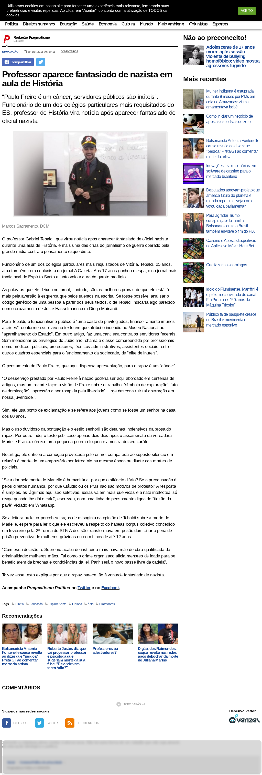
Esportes (220, 24)
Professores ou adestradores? (105, 650)
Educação (68, 24)
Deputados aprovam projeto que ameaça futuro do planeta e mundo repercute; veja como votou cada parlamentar (233, 198)
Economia (108, 24)
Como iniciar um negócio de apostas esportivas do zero (229, 119)
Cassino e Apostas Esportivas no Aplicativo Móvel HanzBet (231, 243)
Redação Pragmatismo (32, 37)
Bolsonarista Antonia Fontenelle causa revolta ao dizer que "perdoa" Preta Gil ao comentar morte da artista (22, 656)
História (77, 604)
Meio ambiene (171, 24)
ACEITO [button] (247, 11)
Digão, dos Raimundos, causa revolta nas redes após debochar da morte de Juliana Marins (158, 654)
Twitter (84, 587)
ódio (90, 604)
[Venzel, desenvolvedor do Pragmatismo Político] (244, 718)
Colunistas (198, 24)
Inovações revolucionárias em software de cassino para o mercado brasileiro (231, 171)
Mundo (146, 24)
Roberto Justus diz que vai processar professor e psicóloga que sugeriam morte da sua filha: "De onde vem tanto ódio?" (66, 658)
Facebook (110, 587)
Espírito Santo (57, 604)
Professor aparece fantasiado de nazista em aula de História (87, 79)
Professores (107, 604)
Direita (19, 604)
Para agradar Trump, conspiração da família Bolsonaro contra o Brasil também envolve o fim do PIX (230, 223)
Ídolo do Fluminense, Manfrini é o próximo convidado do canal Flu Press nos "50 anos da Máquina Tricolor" (232, 297)
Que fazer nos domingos (226, 265)
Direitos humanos (39, 24)
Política (11, 24)
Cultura (128, 24)
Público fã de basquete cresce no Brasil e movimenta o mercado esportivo (231, 319)
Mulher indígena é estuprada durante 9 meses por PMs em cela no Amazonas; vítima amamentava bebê (230, 99)
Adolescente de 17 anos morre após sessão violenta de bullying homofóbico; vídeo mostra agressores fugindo (233, 56)
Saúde (88, 24)
